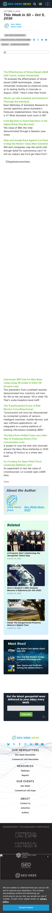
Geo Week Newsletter (25, 755)
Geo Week (25, 786)
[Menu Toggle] (47, 4)
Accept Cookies (26, 908)
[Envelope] (42, 744)
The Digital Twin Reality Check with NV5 (31, 650)
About (25, 799)
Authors (25, 813)
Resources (25, 766)
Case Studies (16, 568)
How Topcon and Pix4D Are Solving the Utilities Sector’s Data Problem (29, 667)
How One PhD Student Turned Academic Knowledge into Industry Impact (30, 658)
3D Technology (17, 603)
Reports (25, 775)
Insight (5, 44)
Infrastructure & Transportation (15, 40)
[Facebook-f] (19, 744)
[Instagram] (25, 744)
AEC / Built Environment (15, 35)
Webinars (25, 771)
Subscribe (26, 714)
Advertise (25, 808)
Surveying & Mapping (19, 44)
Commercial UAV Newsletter (25, 760)
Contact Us (25, 803)
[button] (34, 40)
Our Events (25, 781)
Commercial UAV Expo (25, 791)
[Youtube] (36, 744)
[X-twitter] (13, 744)
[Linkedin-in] (31, 744)
